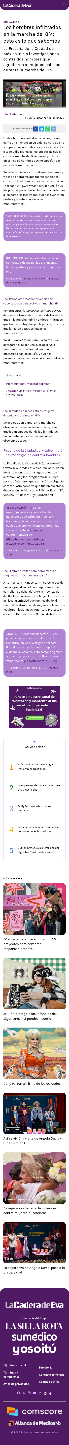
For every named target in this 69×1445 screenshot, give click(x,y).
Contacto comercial (52, 1374)
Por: (14, 114)
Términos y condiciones (11, 1375)
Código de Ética (49, 1381)
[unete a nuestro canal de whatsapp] (34, 706)
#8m (26, 384)
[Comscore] (34, 1411)
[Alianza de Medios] (34, 1423)
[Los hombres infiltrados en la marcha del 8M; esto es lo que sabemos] (35, 128)
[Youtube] (34, 1393)
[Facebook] (18, 1393)
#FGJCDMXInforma (19, 507)
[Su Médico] (34, 1336)
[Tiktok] (40, 1393)
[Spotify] (45, 1393)
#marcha (36, 530)
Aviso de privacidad (16, 1384)
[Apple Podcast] (50, 1393)
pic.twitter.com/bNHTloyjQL (42, 661)
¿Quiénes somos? (14, 1365)
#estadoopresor (39, 384)
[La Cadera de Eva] (17, 5)
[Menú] (63, 5)
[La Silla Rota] (34, 1325)
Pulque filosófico (34, 278)
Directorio (45, 1367)
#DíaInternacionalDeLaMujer (25, 539)
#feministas (14, 384)
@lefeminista (14, 375)
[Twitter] (23, 1393)
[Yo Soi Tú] (34, 1349)
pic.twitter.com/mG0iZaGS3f (25, 543)
